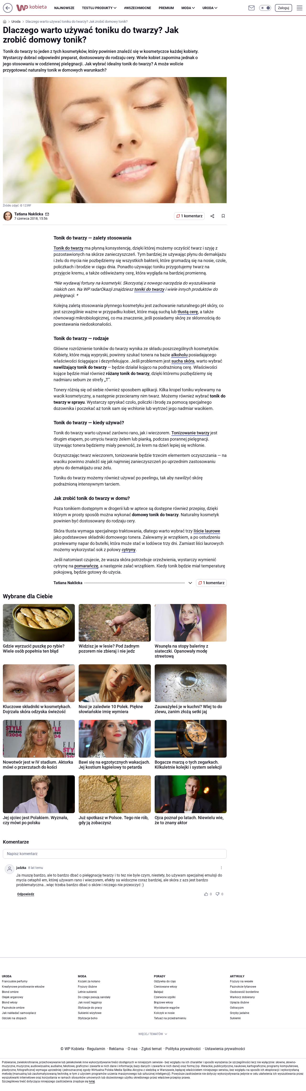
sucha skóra (182, 361)
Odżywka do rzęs (165, 981)
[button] (265, 8)
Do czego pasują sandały (94, 997)
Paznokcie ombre (13, 1007)
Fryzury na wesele (241, 981)
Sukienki (235, 1018)
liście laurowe (207, 530)
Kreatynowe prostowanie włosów (23, 986)
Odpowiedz (25, 894)
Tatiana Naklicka (28, 214)
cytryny (129, 549)
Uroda (207, 8)
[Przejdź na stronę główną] (8, 11)
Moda (186, 8)
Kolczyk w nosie (164, 1013)
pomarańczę (86, 565)
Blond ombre (10, 992)
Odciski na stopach (14, 1018)
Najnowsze (64, 8)
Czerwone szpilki (164, 997)
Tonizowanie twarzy (190, 432)
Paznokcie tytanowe (243, 986)
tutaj (92, 1081)
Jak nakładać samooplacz (19, 1013)
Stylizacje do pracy (90, 1007)
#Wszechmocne (137, 8)
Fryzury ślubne (87, 986)
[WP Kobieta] (35, 8)
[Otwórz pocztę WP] (251, 8)
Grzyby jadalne (239, 1013)
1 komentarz (191, 216)
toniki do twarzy (149, 289)
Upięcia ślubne (239, 1002)
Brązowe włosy (163, 1002)
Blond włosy (9, 1002)
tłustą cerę (188, 311)
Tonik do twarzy (68, 248)
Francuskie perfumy (14, 981)
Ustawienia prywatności (224, 1048)
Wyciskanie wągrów (167, 1007)
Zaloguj (283, 8)
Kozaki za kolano (89, 981)
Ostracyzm (237, 1007)
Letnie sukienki (87, 992)
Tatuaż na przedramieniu (170, 1018)
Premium (166, 8)
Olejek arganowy (12, 997)
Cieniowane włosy (165, 986)
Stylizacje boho (88, 1018)
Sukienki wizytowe (89, 1013)
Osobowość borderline (244, 992)
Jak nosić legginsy (90, 1002)
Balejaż (158, 992)
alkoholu (179, 354)
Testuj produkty (97, 8)
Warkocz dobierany (242, 997)
